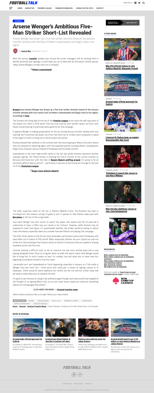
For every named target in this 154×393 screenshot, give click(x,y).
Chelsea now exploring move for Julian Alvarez (92, 340)
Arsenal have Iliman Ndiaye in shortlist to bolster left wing (57, 340)
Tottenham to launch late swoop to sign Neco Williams (121, 174)
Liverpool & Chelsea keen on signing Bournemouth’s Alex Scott (122, 138)
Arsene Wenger (43, 300)
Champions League (30, 166)
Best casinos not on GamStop (116, 254)
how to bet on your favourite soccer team (120, 273)
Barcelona (17, 217)
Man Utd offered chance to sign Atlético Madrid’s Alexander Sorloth (122, 67)
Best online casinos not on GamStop (119, 256)
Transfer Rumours (63, 8)
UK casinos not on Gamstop (115, 266)
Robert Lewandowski (22, 303)
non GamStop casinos (113, 262)
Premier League (45, 8)
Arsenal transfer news (67, 289)
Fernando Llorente (71, 300)
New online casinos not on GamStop (118, 260)
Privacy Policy (78, 383)
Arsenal (16, 109)
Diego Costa (56, 300)
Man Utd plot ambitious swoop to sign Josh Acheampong (121, 210)
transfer (33, 58)
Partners (88, 383)
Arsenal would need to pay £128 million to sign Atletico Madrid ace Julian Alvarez (125, 341)
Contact (100, 8)
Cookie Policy (66, 383)
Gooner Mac (26, 51)
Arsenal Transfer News (37, 306)
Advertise (29, 8)
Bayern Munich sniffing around (65, 159)
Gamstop (107, 258)
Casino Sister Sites (84, 8)
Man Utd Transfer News (115, 63)
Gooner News (87, 300)
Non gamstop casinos (113, 264)
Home (19, 8)
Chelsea (109, 134)
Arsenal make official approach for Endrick (122, 103)
